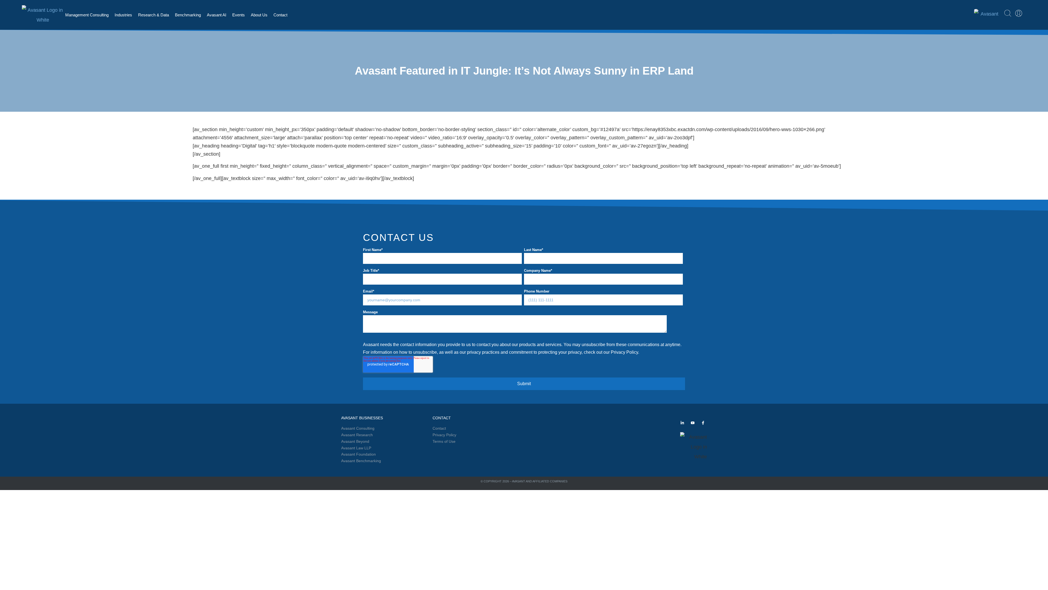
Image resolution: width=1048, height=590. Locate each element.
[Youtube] (692, 423)
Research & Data (153, 15)
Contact (280, 15)
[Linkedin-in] (682, 423)
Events (238, 15)
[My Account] (1018, 13)
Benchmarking (188, 15)
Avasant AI (216, 15)
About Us (259, 15)
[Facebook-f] (703, 423)
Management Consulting (87, 15)
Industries (123, 15)
